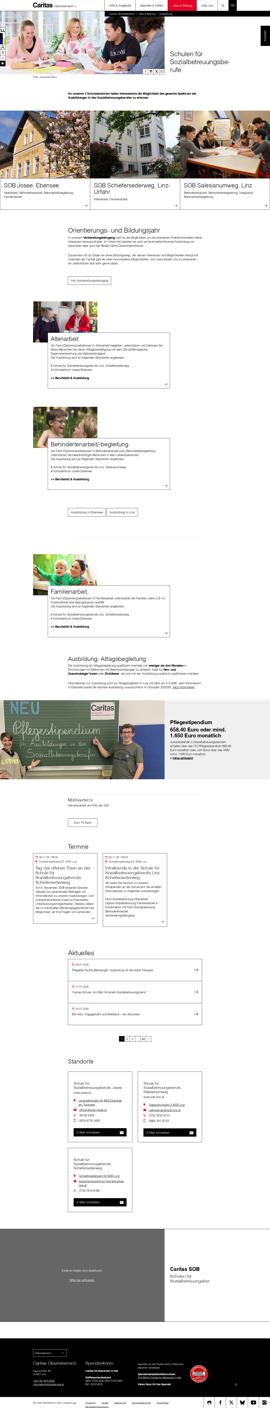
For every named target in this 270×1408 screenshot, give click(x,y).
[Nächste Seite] (148, 1039)
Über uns (207, 5)
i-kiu (74, 1402)
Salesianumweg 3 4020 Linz (167, 1105)
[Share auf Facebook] (220, 1402)
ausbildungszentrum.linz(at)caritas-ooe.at (102, 1183)
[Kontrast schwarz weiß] (3, 36)
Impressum (90, 1402)
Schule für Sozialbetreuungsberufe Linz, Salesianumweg (88, 467)
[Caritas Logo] (43, 5)
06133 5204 (86, 1115)
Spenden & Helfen (151, 5)
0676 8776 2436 (89, 1120)
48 (143, 1039)
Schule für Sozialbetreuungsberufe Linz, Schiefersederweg (90, 365)
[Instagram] (151, 71)
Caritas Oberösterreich (122, 13)
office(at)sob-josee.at (93, 1110)
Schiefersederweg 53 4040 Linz (99, 1176)
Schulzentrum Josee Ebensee (71, 370)
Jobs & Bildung (182, 5)
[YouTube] (253, 1402)
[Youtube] (162, 71)
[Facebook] (145, 71)
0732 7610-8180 (89, 1190)
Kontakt (105, 1402)
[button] (65, 5)
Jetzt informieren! (183, 687)
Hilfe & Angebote (120, 5)
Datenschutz (120, 1402)
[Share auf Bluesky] (242, 1402)
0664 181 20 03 (159, 1121)
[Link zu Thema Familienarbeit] (65, 574)
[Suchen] (223, 5)
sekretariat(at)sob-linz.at (165, 1110)
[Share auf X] (231, 1402)
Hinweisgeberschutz (141, 1402)
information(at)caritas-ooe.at (48, 1384)
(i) (236, 1384)
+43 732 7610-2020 (44, 1380)
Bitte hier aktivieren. (82, 1280)
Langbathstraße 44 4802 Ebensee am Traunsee (100, 1102)
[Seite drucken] (209, 1402)
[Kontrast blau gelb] (3, 41)
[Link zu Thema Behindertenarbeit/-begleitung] (65, 427)
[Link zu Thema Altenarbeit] (65, 321)
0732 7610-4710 (159, 1115)
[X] (156, 71)
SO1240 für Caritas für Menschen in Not (159, 1377)
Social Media (163, 1402)
